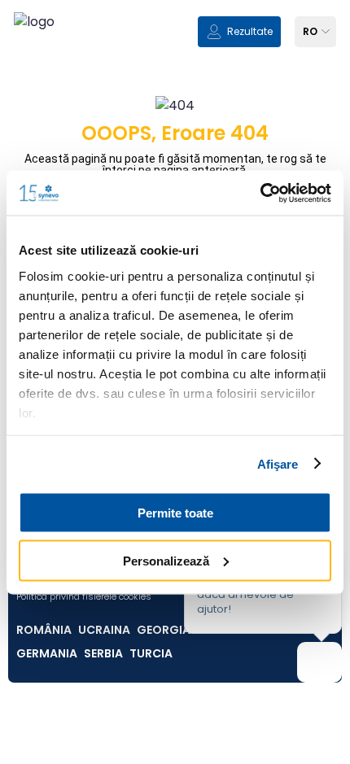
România (44, 630)
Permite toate (175, 513)
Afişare (278, 463)
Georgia (163, 630)
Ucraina (104, 630)
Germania (46, 653)
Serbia (103, 653)
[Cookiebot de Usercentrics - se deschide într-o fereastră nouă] (260, 192)
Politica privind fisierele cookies (83, 596)
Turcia (151, 653)
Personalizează (166, 560)
